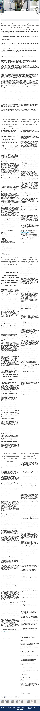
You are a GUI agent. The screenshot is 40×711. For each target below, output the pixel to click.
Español (21, 1)
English (21, 3)
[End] (22, 697)
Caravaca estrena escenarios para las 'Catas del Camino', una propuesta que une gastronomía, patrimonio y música (10, 123)
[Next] (20, 697)
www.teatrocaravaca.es (6, 631)
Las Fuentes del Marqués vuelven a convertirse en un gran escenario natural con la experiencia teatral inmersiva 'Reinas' (29, 261)
